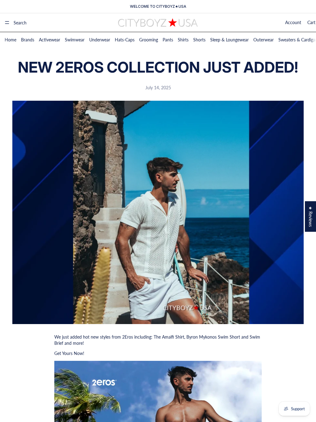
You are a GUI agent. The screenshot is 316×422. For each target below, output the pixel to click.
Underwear (99, 39)
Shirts (183, 39)
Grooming (148, 39)
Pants (168, 39)
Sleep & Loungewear (229, 39)
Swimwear (75, 39)
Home (10, 39)
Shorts (199, 39)
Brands (27, 39)
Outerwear (263, 39)
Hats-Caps (125, 39)
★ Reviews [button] (310, 216)
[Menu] (7, 22)
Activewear (49, 39)
